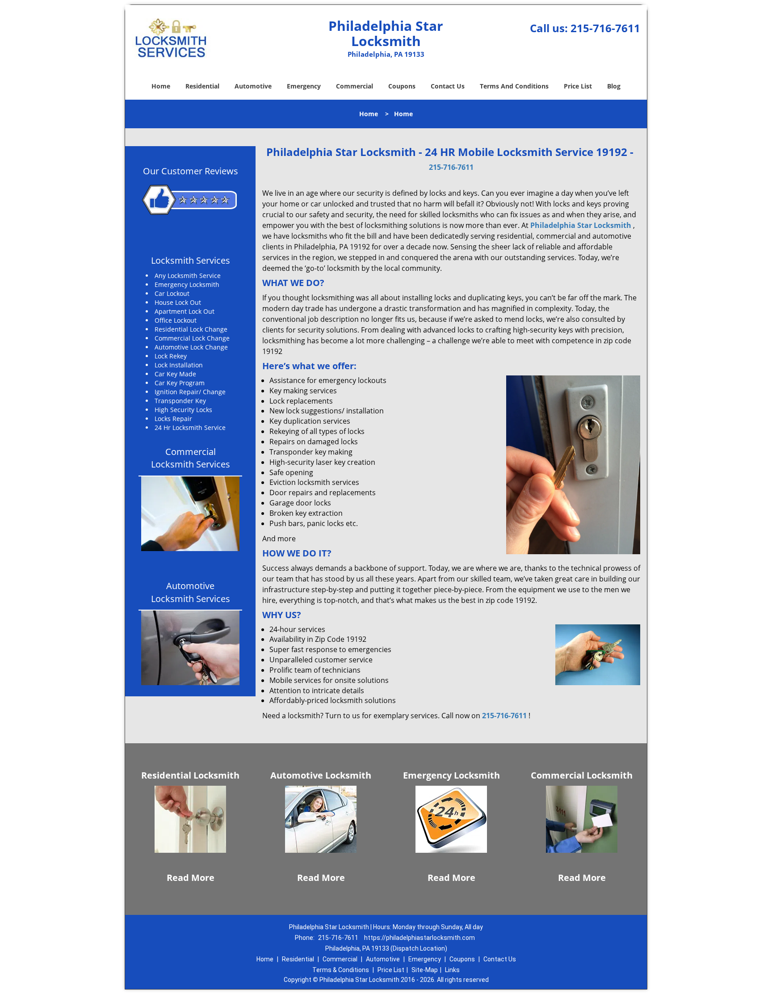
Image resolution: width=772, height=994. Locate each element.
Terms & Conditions (340, 969)
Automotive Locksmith (320, 775)
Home (160, 86)
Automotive (253, 86)
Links (452, 969)
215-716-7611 (605, 28)
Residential (202, 86)
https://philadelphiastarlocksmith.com (419, 937)
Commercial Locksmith (582, 775)
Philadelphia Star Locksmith (580, 225)
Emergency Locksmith (451, 775)
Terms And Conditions (514, 86)
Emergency (304, 86)
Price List (578, 86)
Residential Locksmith (190, 775)
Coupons (401, 86)
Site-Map (424, 969)
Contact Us (448, 86)
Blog (614, 86)
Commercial (354, 86)
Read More (190, 878)
